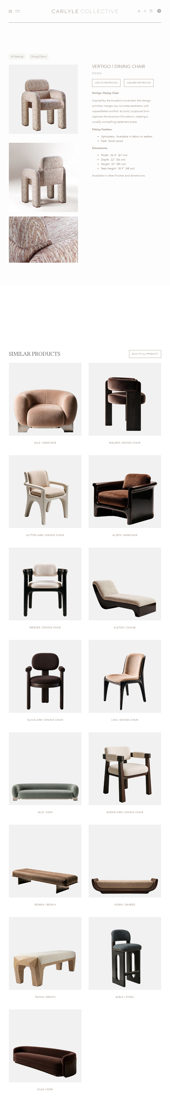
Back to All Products (145, 353)
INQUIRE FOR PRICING (139, 82)
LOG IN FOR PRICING (106, 82)
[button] (155, 11)
